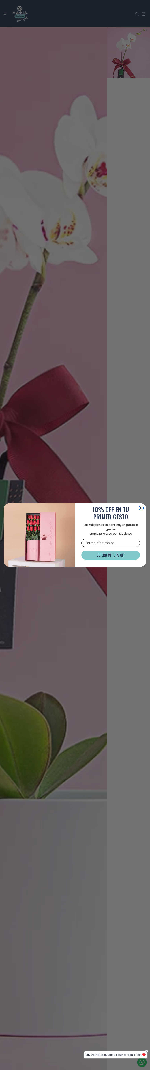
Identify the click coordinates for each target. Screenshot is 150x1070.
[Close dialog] (141, 508)
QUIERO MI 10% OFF (110, 555)
